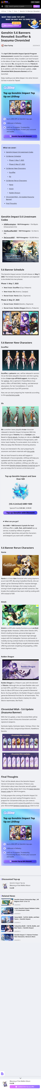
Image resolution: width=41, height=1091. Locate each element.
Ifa (10, 176)
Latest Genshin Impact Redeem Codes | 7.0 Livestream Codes (26, 909)
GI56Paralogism (10, 224)
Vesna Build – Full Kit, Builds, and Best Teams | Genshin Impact (26, 918)
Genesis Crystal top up (21, 806)
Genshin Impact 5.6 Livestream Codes (19, 152)
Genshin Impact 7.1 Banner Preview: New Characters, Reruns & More (26, 936)
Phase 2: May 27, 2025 (17, 164)
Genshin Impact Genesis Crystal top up (24, 465)
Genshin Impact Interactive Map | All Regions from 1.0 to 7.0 (26, 900)
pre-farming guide (12, 395)
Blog (9, 11)
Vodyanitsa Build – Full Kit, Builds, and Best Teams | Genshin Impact (26, 927)
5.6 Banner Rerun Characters (16, 181)
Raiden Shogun (14, 193)
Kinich (11, 189)
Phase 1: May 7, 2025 (16, 160)
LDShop (3, 11)
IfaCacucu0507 (9, 237)
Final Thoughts (11, 203)
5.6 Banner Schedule (13, 156)
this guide (30, 451)
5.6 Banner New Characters (16, 168)
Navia (11, 185)
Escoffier (12, 172)
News (15, 11)
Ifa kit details (12, 437)
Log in (36, 6)
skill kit (6, 381)
